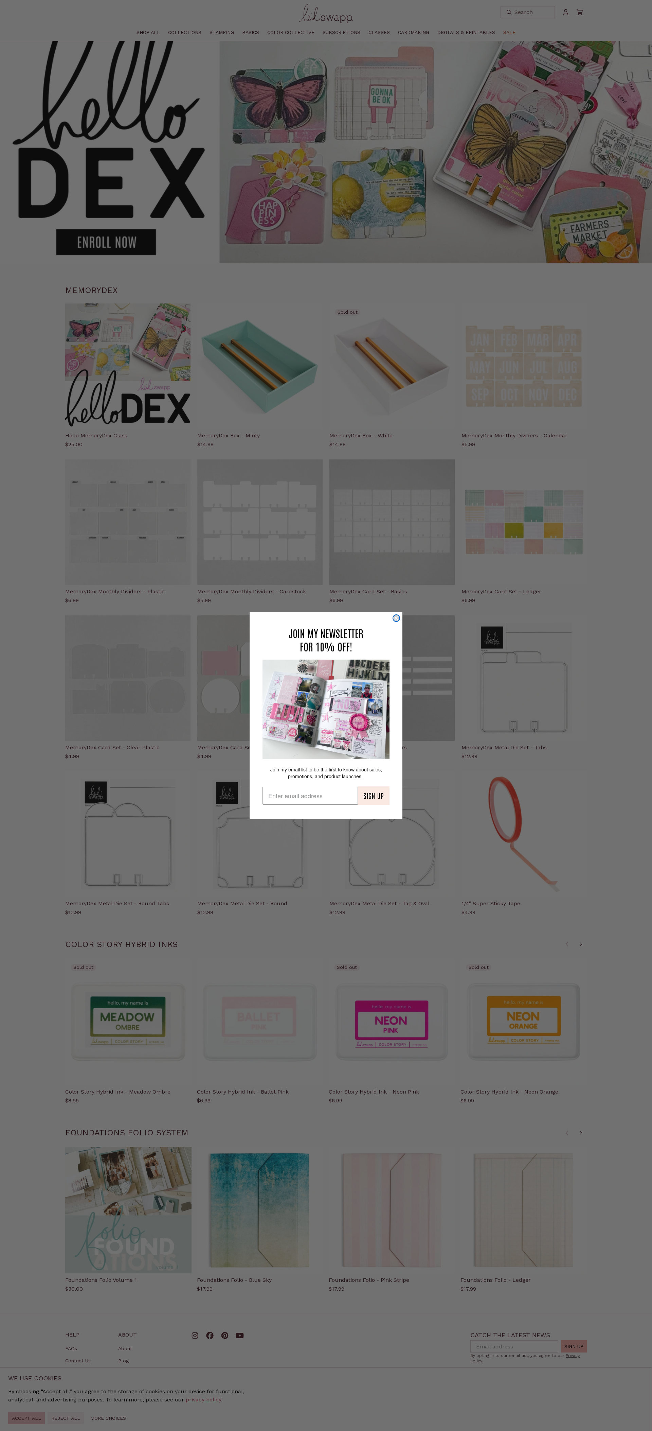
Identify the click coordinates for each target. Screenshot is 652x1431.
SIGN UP (373, 795)
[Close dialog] (396, 618)
